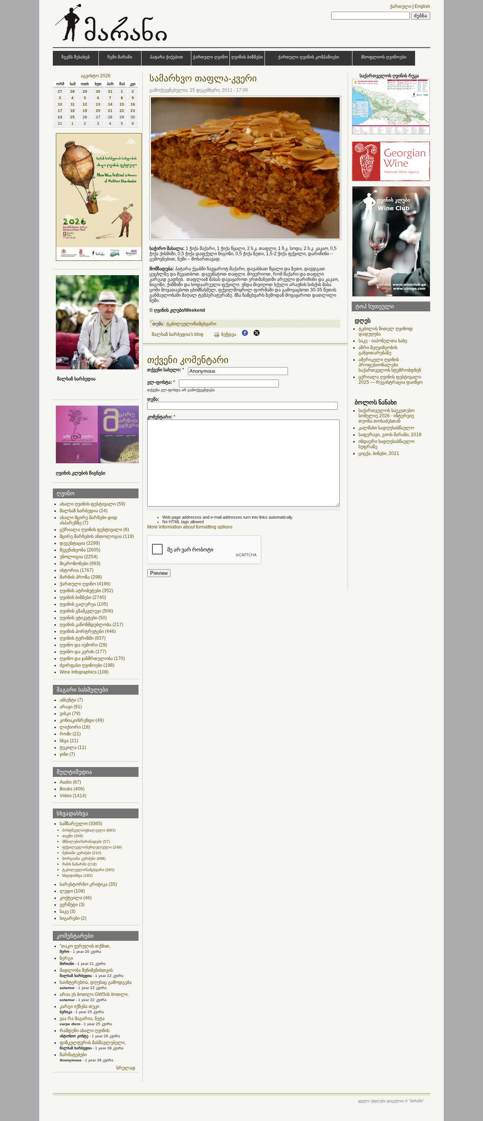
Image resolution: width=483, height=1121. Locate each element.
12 (85, 104)
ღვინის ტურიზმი (83, 638)
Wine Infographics (84, 672)
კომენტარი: (161, 417)
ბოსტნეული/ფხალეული (88, 830)
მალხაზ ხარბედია (84, 510)
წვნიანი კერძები (81, 853)
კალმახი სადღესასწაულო (386, 427)
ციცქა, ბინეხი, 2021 (378, 453)
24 (60, 117)
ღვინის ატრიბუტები (86, 590)
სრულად (125, 1067)
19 (85, 111)
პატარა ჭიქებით (166, 57)
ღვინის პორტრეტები (88, 631)
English (422, 6)
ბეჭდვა (228, 334)
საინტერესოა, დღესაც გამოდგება (96, 982)
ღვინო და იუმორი (83, 645)
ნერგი (66, 958)
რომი (70, 734)
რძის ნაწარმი (79, 864)
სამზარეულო (81, 823)
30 (98, 91)
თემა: (153, 399)
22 (122, 111)
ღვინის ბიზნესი (247, 57)
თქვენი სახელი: (165, 369)
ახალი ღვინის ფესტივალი (92, 504)
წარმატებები (73, 1054)
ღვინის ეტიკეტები (83, 617)
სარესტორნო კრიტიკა (88, 884)
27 (60, 91)
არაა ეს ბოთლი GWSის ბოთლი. (94, 994)
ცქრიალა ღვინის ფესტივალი (94, 529)
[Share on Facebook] (245, 334)
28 (72, 91)
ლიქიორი (75, 727)
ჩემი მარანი (120, 57)
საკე (67, 911)
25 (72, 117)
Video (73, 795)
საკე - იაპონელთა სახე (382, 340)
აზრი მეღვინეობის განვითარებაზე (377, 350)
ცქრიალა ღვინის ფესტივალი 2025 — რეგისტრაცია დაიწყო (390, 379)
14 (110, 104)
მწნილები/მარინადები (86, 841)
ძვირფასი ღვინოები (87, 665)
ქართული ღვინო (210, 57)
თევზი (72, 836)
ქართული (400, 6)
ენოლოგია (79, 556)
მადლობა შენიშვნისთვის (86, 970)
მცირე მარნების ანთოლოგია (97, 536)
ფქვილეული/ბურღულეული (92, 847)
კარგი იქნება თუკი (79, 1006)
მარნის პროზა (81, 577)
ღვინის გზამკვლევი (86, 611)
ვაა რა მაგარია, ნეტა (82, 1018)
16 (133, 104)
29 (85, 91)
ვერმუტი (72, 904)
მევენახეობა (80, 550)
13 (98, 104)
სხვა (69, 740)
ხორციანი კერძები (84, 858)
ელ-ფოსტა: (161, 382)
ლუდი (72, 891)
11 (73, 104)
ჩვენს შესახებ (76, 57)
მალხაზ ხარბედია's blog (177, 334)
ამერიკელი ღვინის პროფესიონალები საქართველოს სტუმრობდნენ (389, 365)
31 (110, 91)
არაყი (71, 706)
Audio (70, 782)
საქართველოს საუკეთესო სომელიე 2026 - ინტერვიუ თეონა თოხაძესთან (386, 416)
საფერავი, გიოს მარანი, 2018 (389, 434)
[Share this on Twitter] (257, 334)
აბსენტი (71, 700)
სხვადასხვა (77, 875)
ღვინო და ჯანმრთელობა (92, 658)
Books (72, 789)
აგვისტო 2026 (96, 75)
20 (98, 111)
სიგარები (73, 918)
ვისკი (70, 713)
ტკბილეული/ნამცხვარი (88, 870)
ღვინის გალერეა (84, 604)
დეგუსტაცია (80, 543)
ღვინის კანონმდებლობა (91, 624)
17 (60, 111)
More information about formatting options (189, 527)
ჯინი (67, 754)
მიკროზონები (80, 563)
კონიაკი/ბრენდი (82, 720)
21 (110, 111)
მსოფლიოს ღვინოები (383, 57)
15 (122, 104)
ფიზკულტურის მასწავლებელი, (93, 1042)
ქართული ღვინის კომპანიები (308, 57)
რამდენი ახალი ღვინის (84, 1030)
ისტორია (77, 570)
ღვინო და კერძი (83, 651)
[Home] (112, 43)
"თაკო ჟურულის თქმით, (85, 946)
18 (72, 111)
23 (133, 111)
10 (60, 104)
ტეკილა (73, 747)
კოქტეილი (76, 897)
